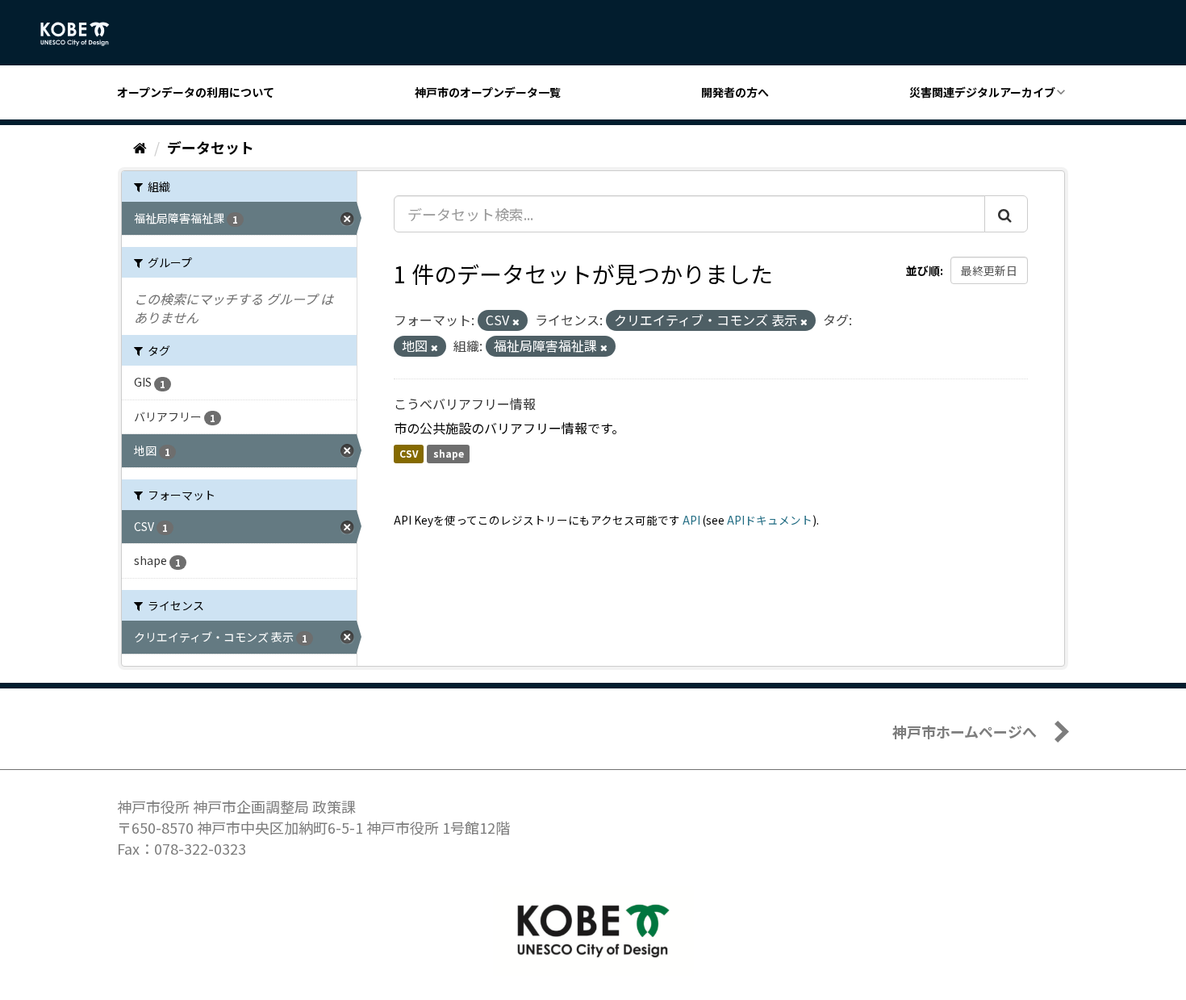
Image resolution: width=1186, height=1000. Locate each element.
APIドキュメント (769, 520)
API (691, 520)
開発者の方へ (735, 92)
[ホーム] (140, 146)
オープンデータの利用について (195, 92)
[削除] (516, 321)
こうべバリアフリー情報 (465, 403)
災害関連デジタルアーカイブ (982, 92)
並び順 (923, 270)
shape (448, 454)
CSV (408, 454)
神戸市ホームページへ (964, 731)
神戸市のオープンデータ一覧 (488, 92)
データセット (210, 146)
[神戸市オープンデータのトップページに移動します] (83, 34)
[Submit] (1006, 213)
